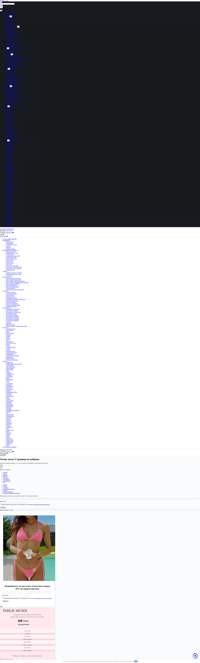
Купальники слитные (12, 310)
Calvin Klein (9, 376)
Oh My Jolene (9, 389)
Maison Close (9, 440)
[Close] (1, 607)
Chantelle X (9, 438)
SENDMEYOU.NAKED (12, 410)
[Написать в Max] (195, 655)
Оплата (5, 486)
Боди (9, 264)
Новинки (5, 475)
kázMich (8, 390)
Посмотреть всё (10, 270)
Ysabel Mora (9, 442)
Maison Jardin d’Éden (11, 392)
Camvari (8, 426)
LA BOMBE (9, 383)
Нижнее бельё (10, 241)
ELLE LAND (9, 400)
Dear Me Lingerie (10, 367)
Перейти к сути (4, 0)
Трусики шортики (11, 302)
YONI (7, 381)
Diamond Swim (10, 416)
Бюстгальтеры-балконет (12, 286)
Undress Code (9, 430)
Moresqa (8, 421)
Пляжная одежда (12, 253)
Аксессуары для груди (13, 268)
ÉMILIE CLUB (10, 358)
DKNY (8, 378)
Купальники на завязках (12, 319)
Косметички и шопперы (12, 355)
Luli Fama (8, 403)
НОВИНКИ (6, 240)
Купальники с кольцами (12, 317)
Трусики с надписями (12, 303)
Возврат (5, 490)
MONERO (9, 402)
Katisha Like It (10, 396)
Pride (7, 397)
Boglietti (8, 434)
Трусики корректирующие (13, 305)
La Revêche (9, 427)
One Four (8, 433)
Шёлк (7, 331)
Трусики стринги (10, 292)
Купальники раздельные (12, 309)
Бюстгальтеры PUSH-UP (12, 284)
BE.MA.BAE (9, 404)
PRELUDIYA (9, 369)
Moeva (8, 431)
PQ (7, 413)
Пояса (9, 261)
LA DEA (8, 399)
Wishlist (5, 485)
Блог (4, 482)
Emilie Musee (9, 362)
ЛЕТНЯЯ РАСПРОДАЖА (7, 229)
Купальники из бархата (12, 316)
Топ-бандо (9, 323)
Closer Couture (10, 368)
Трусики (10, 260)
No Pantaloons (10, 386)
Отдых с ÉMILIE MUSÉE (10, 239)
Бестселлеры (9, 330)
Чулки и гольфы (10, 249)
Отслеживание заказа (9, 489)
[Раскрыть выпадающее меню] (18, 250)
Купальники (9, 243)
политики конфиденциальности (41, 504)
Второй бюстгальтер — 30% (13, 274)
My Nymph (9, 417)
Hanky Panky (9, 379)
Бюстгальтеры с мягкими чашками (15, 281)
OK (135, 661)
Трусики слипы (10, 296)
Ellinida (8, 418)
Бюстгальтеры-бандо (11, 285)
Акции (5, 271)
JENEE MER (9, 406)
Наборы (8, 336)
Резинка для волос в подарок (14, 272)
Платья (8, 348)
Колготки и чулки (11, 343)
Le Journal (8, 375)
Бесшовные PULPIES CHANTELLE (16, 299)
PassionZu (8, 385)
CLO (7, 382)
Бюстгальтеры (11, 258)
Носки (8, 344)
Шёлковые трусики (11, 306)
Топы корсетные (10, 288)
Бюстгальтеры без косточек (13, 278)
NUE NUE (9, 395)
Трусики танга (10, 295)
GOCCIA (8, 420)
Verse (7, 371)
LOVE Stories (11, 257)
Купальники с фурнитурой (13, 312)
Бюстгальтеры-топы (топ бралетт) (15, 289)
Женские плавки (10, 324)
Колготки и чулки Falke (14, 267)
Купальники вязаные (11, 315)
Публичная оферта (8, 492)
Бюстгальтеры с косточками (13, 279)
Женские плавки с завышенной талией (16, 326)
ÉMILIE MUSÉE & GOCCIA (14, 364)
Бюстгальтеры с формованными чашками (17, 282)
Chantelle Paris (10, 374)
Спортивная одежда (11, 244)
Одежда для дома (12, 265)
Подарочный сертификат (9, 447)
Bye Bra (8, 444)
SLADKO (8, 393)
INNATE (8, 411)
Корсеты (8, 247)
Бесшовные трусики (11, 298)
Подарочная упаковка (12, 359)
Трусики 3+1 (9, 275)
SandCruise (9, 423)
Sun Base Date (10, 414)
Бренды (5, 361)
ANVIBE (8, 409)
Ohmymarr (9, 388)
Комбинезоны (10, 354)
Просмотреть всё (10, 329)
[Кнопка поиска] (1, 467)
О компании (6, 479)
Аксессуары (9, 357)
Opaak (8, 437)
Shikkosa (8, 372)
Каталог (5, 327)
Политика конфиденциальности (11, 493)
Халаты (8, 350)
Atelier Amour (9, 441)
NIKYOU (8, 407)
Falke (7, 445)
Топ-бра (8, 322)
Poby (7, 428)
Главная (5, 472)
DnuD (7, 435)
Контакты (5, 478)
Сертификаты (6, 480)
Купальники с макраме (12, 320)
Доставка (5, 487)
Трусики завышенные (12, 300)
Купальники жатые (11, 313)
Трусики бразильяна (11, 293)
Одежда (8, 246)
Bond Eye (8, 424)
